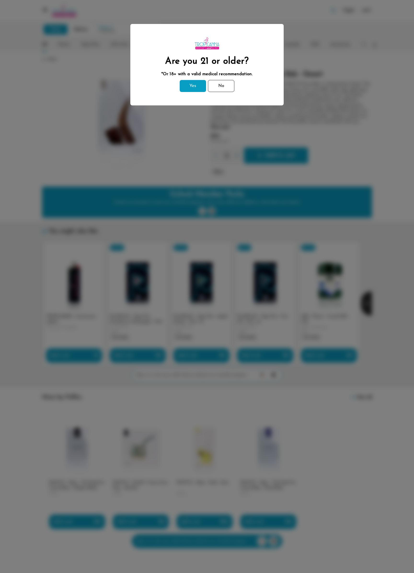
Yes (193, 86)
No (221, 86)
